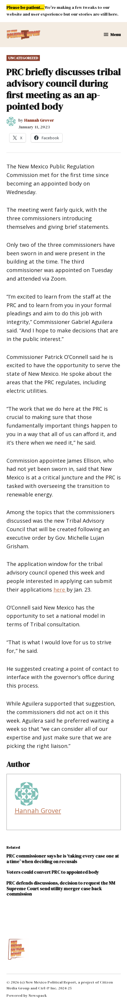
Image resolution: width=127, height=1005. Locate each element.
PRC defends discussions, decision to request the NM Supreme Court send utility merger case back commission (60, 888)
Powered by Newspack (26, 995)
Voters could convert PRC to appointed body (52, 872)
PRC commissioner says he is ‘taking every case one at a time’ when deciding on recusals (62, 858)
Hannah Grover (39, 120)
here (59, 589)
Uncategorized (23, 57)
